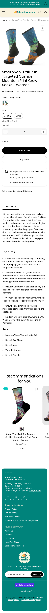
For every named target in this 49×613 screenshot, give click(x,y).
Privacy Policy (11, 509)
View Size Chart (9, 121)
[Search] (39, 12)
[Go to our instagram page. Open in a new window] (16, 497)
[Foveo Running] (24, 12)
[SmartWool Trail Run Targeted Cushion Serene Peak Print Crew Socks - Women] (21, 405)
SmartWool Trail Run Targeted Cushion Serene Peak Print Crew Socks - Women (21, 437)
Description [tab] (10, 206)
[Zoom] (42, 28)
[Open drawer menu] (3, 12)
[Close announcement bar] (45, 3)
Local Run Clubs (12, 542)
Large (18, 115)
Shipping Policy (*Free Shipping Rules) (21, 520)
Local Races (10, 538)
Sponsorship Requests (14, 546)
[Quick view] (37, 389)
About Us (9, 531)
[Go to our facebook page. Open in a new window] (8, 497)
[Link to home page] (24, 557)
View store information (21, 182)
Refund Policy (11, 513)
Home (4, 20)
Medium (7, 115)
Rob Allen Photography (31, 599)
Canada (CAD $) (25, 591)
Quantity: (6, 125)
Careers (8, 534)
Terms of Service (12, 516)
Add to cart (24, 150)
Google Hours (35, 490)
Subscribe (37, 574)
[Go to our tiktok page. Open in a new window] (24, 497)
